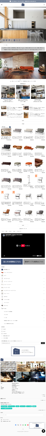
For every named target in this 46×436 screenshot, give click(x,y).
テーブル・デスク (7, 287)
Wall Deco (5, 296)
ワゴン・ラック (6, 293)
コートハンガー (6, 302)
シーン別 (5, 317)
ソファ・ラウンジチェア (8, 272)
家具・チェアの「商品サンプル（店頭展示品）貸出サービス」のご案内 (24, 81)
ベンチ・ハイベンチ (7, 284)
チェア (5, 275)
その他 (5, 308)
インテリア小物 (6, 299)
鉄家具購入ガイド (7, 269)
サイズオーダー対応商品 (8, 311)
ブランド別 (6, 314)
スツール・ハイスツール (8, 281)
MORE (23, 120)
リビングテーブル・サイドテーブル (10, 290)
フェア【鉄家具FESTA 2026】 (9, 323)
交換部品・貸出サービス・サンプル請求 (10, 320)
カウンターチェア (7, 278)
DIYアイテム (6, 305)
